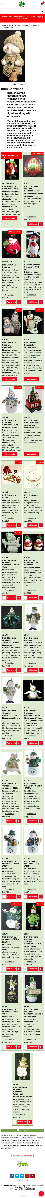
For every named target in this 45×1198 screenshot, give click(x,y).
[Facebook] (12, 1176)
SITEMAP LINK (22, 1180)
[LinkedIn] (22, 1176)
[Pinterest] (32, 1176)
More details (10, 218)
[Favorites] (41, 224)
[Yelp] (27, 1176)
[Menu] (2, 4)
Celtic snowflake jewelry (23, 1138)
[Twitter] (17, 1176)
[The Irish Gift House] (22, 4)
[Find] (42, 11)
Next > (25, 1130)
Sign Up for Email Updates (22, 1155)
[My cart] (41, 4)
